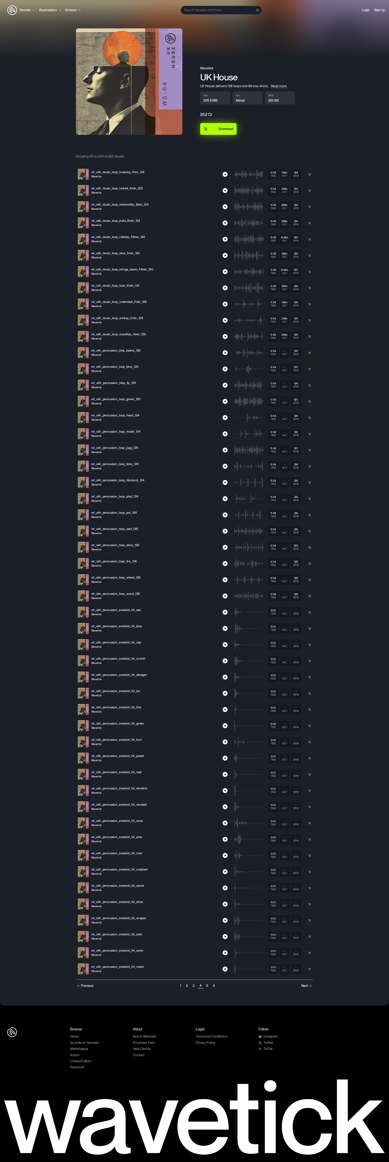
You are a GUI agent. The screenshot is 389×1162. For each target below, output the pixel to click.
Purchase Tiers (144, 1043)
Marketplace (79, 1049)
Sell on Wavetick (145, 1036)
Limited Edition (81, 1061)
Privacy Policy (206, 1043)
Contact (138, 1055)
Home (74, 1036)
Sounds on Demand (84, 1043)
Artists (74, 1055)
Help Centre (141, 1049)
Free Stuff (77, 1067)
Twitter (268, 1043)
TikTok (268, 1049)
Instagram (270, 1036)
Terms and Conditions (211, 1036)
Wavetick (206, 68)
